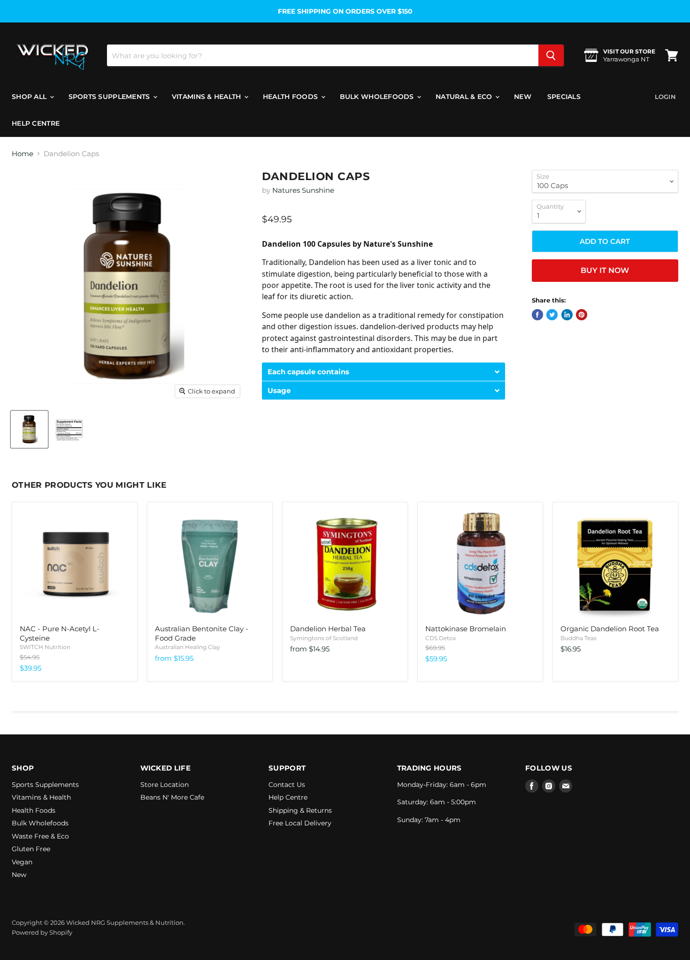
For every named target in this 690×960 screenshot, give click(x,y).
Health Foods (291, 96)
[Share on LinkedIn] (567, 314)
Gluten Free (31, 849)
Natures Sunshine (303, 190)
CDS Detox (440, 638)
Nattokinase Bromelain (465, 628)
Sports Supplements (110, 96)
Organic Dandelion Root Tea (609, 628)
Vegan (22, 862)
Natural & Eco (465, 96)
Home (22, 154)
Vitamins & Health (207, 96)
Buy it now (605, 270)
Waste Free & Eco (40, 836)
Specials (564, 96)
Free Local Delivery (299, 823)
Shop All (30, 96)
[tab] (383, 372)
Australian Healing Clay (187, 646)
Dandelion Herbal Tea (328, 628)
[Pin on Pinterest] (581, 314)
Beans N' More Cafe (172, 797)
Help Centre (36, 123)
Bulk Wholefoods (378, 96)
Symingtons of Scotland (324, 638)
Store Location (164, 784)
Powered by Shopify (42, 932)
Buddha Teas (578, 638)
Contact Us (286, 784)
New (522, 96)
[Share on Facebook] (537, 314)
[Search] (551, 55)
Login (665, 96)
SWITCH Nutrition (45, 646)
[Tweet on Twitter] (552, 314)
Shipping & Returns (300, 810)
